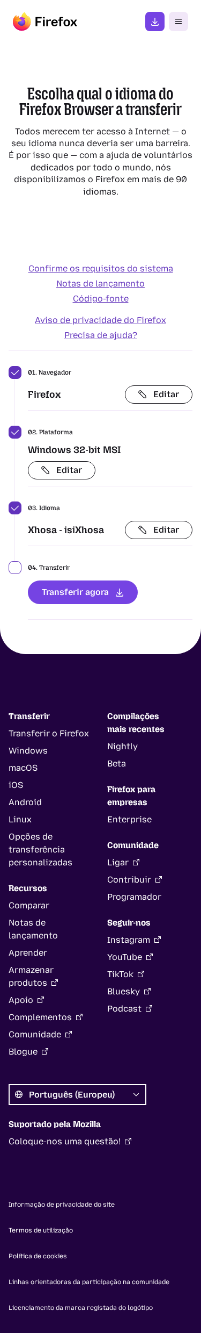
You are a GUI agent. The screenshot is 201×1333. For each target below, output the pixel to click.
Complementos (40, 1017)
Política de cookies (38, 1256)
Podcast (124, 1009)
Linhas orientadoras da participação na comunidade (89, 1282)
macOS (23, 768)
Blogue (23, 1052)
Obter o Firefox (155, 21)
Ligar (118, 862)
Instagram (128, 940)
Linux (20, 819)
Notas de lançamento (100, 283)
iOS (16, 785)
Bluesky (123, 991)
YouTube (124, 957)
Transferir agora (75, 592)
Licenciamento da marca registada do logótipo (81, 1308)
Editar (166, 394)
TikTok (120, 974)
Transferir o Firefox (49, 733)
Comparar (29, 905)
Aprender (28, 953)
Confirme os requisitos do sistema (100, 268)
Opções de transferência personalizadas (40, 850)
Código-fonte (101, 298)
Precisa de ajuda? (100, 335)
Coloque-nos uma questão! (65, 1141)
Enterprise (129, 819)
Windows (28, 751)
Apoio (21, 1000)
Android (25, 802)
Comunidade (35, 1034)
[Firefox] (45, 21)
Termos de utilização (41, 1230)
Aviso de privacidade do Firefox (100, 320)
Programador (134, 897)
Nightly (122, 746)
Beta (116, 763)
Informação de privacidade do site (62, 1204)
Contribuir (129, 880)
